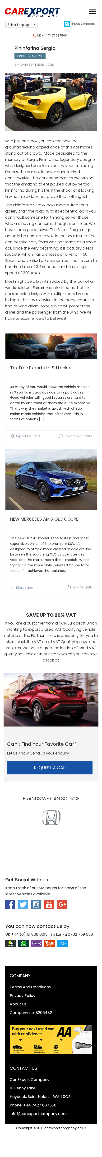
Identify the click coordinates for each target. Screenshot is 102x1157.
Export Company (83, 24)
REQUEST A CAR (50, 768)
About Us (18, 1004)
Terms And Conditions (30, 987)
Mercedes (24, 587)
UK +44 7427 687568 (52, 35)
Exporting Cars (28, 436)
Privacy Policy (22, 995)
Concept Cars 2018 (30, 56)
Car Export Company (35, 12)
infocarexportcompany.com (38, 1113)
